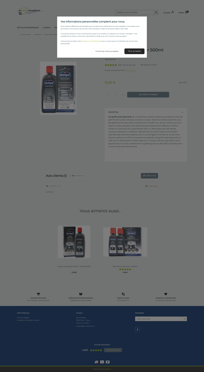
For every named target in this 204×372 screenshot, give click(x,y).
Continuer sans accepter (107, 51)
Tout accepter (134, 51)
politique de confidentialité (91, 41)
